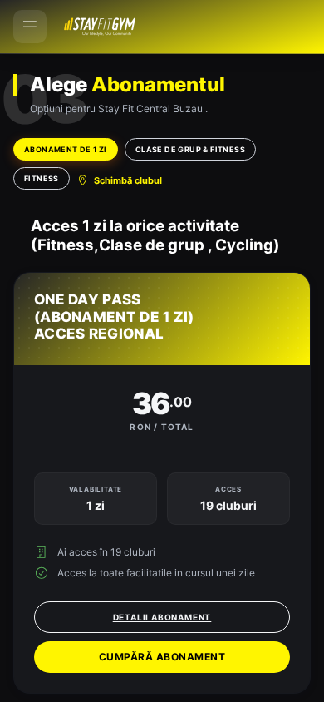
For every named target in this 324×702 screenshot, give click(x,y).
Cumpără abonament (162, 656)
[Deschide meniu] (30, 26)
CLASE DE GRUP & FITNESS (190, 149)
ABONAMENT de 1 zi (65, 149)
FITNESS (41, 178)
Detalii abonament (162, 617)
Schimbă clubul (128, 180)
